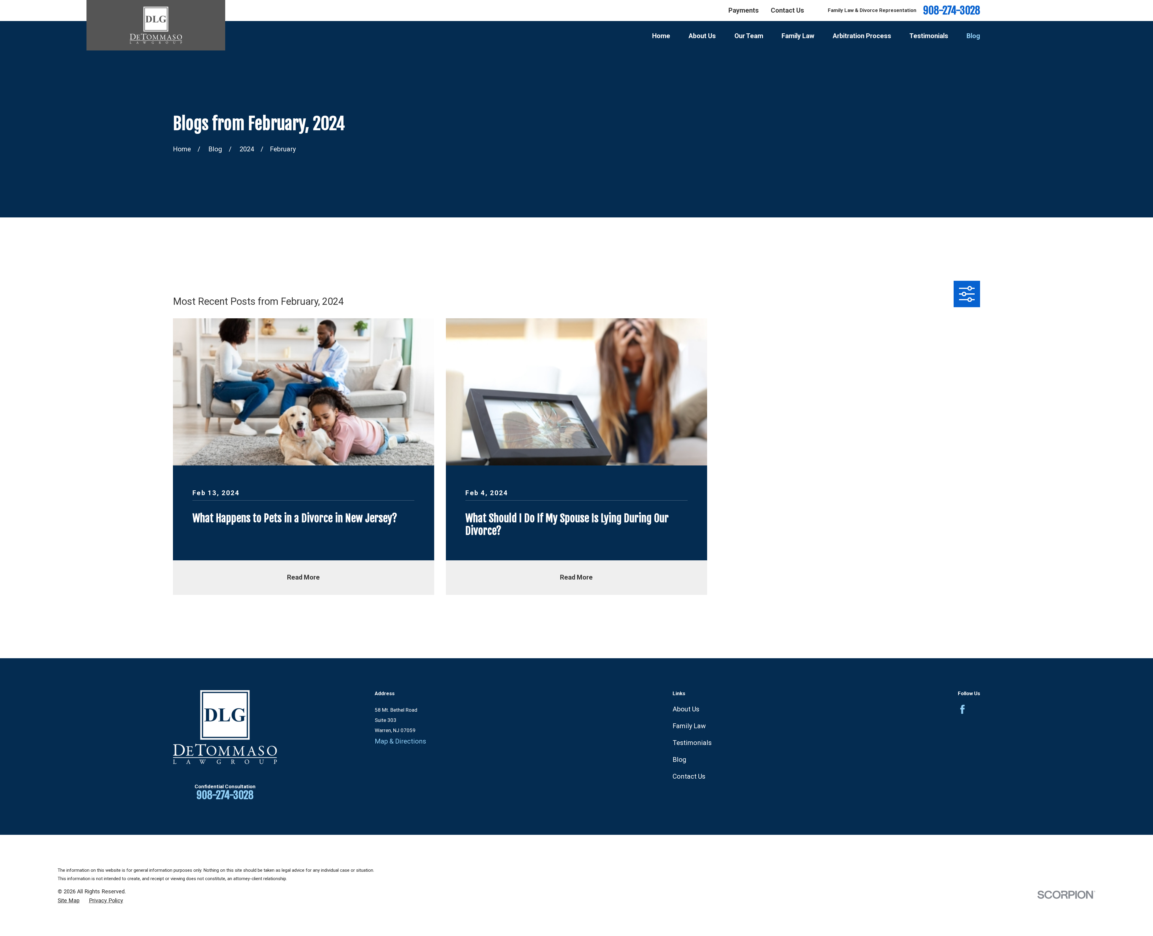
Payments (743, 10)
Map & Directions (400, 741)
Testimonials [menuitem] (928, 36)
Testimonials (692, 743)
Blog (679, 759)
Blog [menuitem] (973, 36)
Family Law (689, 726)
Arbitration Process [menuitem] (862, 36)
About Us (686, 709)
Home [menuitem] (661, 36)
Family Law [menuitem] (798, 36)
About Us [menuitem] (702, 36)
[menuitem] (69, 900)
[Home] (156, 25)
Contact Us (787, 10)
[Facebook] (962, 709)
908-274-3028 (951, 10)
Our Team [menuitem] (748, 36)
